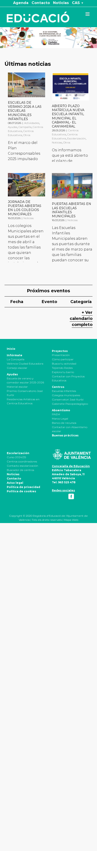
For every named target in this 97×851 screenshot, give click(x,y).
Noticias (57, 142)
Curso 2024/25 (16, 457)
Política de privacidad (23, 487)
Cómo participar (63, 359)
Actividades (31, 123)
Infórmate (14, 355)
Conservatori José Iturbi (67, 399)
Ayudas (12, 127)
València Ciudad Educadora (25, 363)
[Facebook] (71, 496)
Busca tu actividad (64, 363)
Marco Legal (60, 418)
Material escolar (17, 386)
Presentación (61, 355)
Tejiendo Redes (62, 367)
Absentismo (61, 410)
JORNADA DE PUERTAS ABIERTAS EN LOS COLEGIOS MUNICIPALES (24, 208)
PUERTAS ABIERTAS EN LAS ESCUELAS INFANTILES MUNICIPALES (71, 210)
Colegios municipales (66, 395)
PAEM (56, 414)
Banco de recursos (64, 422)
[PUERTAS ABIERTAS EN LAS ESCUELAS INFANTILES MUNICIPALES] (72, 185)
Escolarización (76, 138)
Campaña (25, 127)
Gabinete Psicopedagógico (70, 403)
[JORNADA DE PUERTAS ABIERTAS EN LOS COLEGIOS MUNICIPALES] (26, 184)
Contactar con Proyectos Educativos (68, 378)
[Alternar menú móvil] (87, 14)
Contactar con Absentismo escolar (69, 429)
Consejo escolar (17, 367)
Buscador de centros (20, 470)
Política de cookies (21, 491)
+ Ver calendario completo (81, 318)
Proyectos (60, 351)
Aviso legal (15, 482)
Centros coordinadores (22, 461)
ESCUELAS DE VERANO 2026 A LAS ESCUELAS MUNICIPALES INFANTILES (25, 111)
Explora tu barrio (63, 372)
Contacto (14, 478)
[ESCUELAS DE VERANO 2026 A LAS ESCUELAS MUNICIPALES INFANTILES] (26, 85)
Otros (26, 135)
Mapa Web (71, 519)
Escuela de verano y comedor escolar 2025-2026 (25, 380)
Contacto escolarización (22, 465)
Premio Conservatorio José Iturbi (25, 393)
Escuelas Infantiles (64, 391)
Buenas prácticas (65, 435)
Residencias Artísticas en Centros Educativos (23, 401)
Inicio (11, 348)
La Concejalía (15, 359)
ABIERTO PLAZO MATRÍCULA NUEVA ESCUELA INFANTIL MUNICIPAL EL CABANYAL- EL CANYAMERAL (68, 116)
